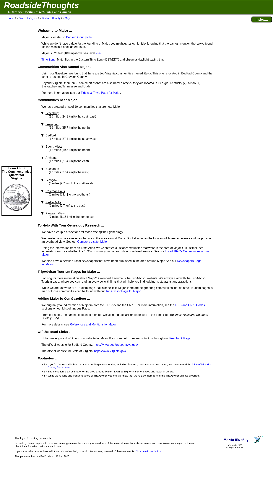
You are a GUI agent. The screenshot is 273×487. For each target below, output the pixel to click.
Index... (262, 19)
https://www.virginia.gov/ (110, 351)
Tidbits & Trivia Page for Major (100, 92)
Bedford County (76, 37)
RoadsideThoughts (41, 5)
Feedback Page (179, 338)
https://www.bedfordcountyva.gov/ (116, 344)
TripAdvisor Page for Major (122, 291)
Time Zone (48, 59)
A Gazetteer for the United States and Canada (39, 12)
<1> (89, 37)
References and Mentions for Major (93, 324)
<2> (98, 53)
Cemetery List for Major (92, 241)
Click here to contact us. (149, 451)
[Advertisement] (16, 93)
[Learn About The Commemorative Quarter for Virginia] (16, 213)
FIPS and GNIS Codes (190, 305)
